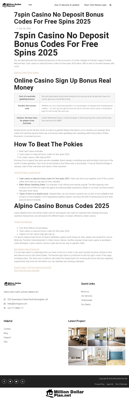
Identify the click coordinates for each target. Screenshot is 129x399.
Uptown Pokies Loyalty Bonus (27, 172)
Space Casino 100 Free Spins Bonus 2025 (32, 267)
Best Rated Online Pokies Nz (26, 249)
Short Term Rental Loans (95, 5)
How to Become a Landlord (66, 5)
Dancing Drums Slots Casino (26, 72)
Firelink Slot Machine (23, 222)
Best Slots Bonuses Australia (26, 270)
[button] (110, 5)
